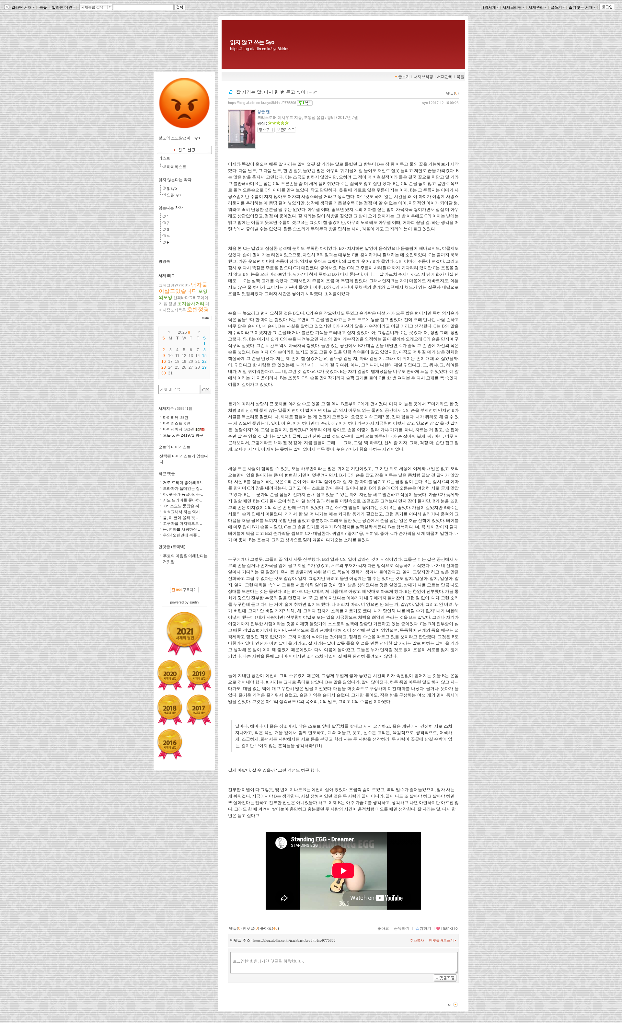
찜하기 (425, 928)
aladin (194, 602)
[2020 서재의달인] (170, 675)
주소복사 (417, 940)
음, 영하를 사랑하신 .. (181, 529)
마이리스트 (176, 167)
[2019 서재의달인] (199, 675)
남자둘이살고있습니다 (183, 288)
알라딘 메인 (62, 7)
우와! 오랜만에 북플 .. (181, 535)
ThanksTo (449, 928)
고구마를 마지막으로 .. (182, 523)
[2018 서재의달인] (170, 709)
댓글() (452, 93)
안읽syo (174, 195)
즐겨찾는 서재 (581, 7)
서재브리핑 (512, 7)
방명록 (164, 261)
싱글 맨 (263, 111)
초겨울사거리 (190, 303)
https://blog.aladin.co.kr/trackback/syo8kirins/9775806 (294, 940)
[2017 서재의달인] (199, 709)
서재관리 (536, 7)
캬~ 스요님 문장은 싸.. (182, 506)
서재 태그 (166, 275)
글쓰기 (556, 7)
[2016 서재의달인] (170, 744)
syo (425, 103)
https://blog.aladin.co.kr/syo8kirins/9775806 (262, 103)
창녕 (172, 304)
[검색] (206, 389)
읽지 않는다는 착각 (174, 180)
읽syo (172, 188)
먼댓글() (251, 928)
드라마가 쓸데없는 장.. (182, 488)
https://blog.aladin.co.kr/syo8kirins (259, 49)
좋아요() (269, 928)
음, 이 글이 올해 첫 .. (180, 517)
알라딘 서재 (21, 7)
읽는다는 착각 (170, 208)
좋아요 (383, 928)
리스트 (164, 158)
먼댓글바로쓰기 (441, 940)
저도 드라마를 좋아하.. (182, 500)
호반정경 (198, 309)
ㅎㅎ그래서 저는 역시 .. (183, 512)
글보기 (404, 77)
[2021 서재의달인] (184, 633)
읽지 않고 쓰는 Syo (252, 42)
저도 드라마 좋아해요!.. (183, 482)
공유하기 (401, 928)
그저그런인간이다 (174, 285)
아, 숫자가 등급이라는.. (183, 494)
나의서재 (488, 7)
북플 (43, 7)
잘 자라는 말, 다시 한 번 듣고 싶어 (270, 92)
